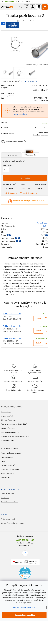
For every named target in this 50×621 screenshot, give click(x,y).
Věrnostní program (8, 428)
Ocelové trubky (42, 223)
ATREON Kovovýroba (10, 489)
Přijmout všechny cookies (24, 615)
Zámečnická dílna (7, 493)
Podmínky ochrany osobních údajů (14, 424)
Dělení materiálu (7, 457)
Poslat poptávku (20, 114)
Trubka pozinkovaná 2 (28, 81)
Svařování (5, 498)
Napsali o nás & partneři (10, 469)
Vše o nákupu (6, 412)
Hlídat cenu (12, 193)
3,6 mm (46, 226)
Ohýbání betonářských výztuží (12, 523)
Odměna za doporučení (10, 432)
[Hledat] (26, 7)
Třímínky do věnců (8, 519)
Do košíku (25, 178)
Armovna (4, 515)
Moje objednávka (7, 440)
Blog (3, 461)
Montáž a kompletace (9, 502)
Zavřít (14, 151)
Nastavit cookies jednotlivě (24, 607)
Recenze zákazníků (8, 465)
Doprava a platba (7, 416)
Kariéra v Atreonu (7, 473)
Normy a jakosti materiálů (11, 453)
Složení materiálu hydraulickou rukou (15, 436)
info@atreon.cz (25, 545)
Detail (38, 318)
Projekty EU (5, 477)
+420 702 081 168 (25, 540)
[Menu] (45, 7)
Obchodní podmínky (8, 420)
